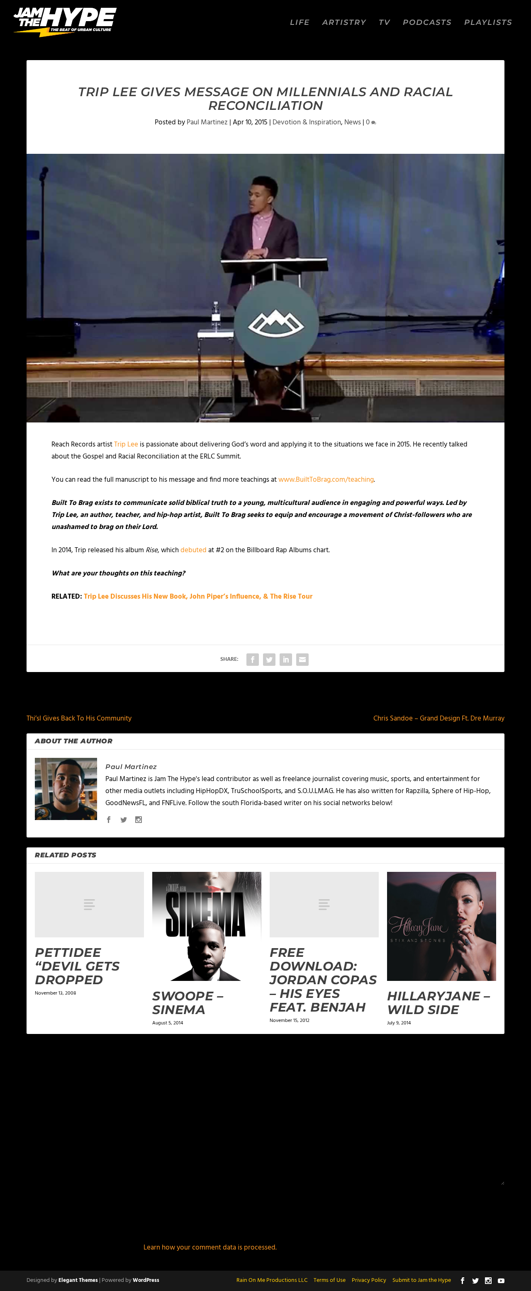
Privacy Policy (369, 1280)
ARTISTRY (344, 23)
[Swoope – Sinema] (206, 926)
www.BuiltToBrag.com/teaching (326, 479)
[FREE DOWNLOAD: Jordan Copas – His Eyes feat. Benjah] (324, 904)
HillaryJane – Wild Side (438, 1002)
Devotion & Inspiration (307, 122)
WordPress (146, 1280)
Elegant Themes (78, 1280)
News (352, 122)
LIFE (300, 23)
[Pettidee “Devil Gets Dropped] (89, 904)
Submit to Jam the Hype (421, 1280)
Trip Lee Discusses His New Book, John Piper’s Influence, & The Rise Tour (198, 596)
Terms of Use (330, 1280)
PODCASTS (427, 23)
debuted (193, 550)
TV (384, 23)
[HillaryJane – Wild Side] (441, 926)
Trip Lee (126, 444)
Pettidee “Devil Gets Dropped (77, 966)
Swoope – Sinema (187, 1002)
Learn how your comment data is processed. (210, 1247)
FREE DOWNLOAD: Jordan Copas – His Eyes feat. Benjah (323, 980)
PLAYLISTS (488, 23)
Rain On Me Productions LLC (271, 1280)
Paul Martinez (207, 122)
